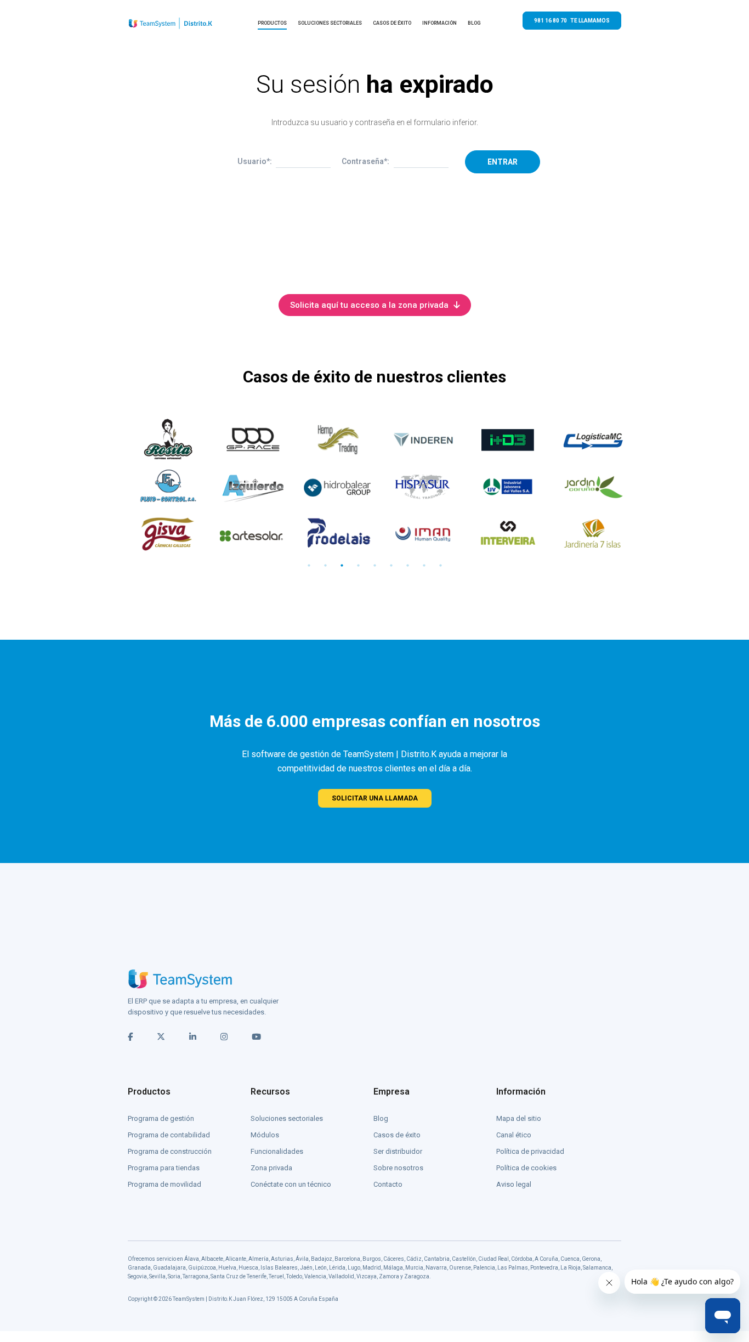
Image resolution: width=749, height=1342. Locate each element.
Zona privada (271, 1168)
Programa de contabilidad (169, 1135)
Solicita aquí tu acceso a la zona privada (370, 305)
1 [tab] (308, 565)
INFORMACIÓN (439, 23)
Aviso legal (513, 1184)
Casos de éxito (397, 1135)
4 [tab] (358, 565)
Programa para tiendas (164, 1168)
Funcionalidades (277, 1151)
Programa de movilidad (164, 1184)
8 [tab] (423, 565)
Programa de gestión (161, 1118)
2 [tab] (325, 565)
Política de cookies (526, 1168)
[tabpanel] (162, 486)
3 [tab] (341, 565)
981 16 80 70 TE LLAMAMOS (572, 21)
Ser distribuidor (397, 1151)
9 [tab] (440, 565)
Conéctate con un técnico (291, 1184)
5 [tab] (374, 565)
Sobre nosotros (398, 1168)
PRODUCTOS (272, 23)
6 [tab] (390, 565)
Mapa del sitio (518, 1118)
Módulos (265, 1135)
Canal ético (513, 1135)
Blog (380, 1118)
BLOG (474, 23)
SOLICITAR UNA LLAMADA (375, 798)
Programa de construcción (170, 1151)
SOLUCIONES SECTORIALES (330, 23)
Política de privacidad (530, 1151)
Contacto (387, 1184)
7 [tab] (407, 565)
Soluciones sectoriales (287, 1118)
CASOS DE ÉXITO (392, 23)
